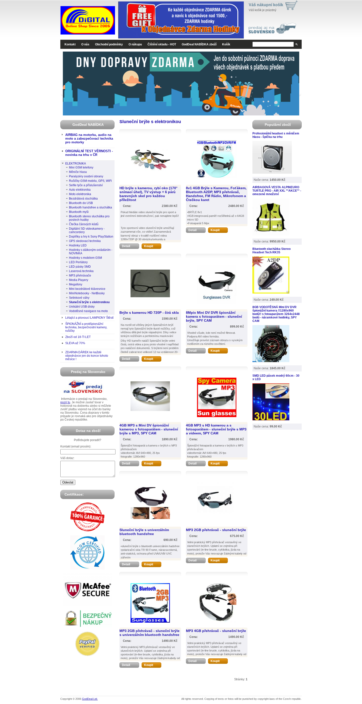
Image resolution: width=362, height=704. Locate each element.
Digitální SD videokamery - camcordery (87, 230)
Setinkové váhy (79, 297)
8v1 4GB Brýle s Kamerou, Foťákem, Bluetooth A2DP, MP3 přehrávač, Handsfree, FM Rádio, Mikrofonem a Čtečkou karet (216, 194)
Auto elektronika (80, 189)
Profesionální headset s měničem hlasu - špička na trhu (275, 135)
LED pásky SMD (80, 266)
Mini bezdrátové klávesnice (87, 289)
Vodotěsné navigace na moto (88, 311)
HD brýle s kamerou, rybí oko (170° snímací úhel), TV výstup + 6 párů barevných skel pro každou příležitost (148, 194)
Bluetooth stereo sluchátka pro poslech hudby (89, 218)
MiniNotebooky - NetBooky (87, 293)
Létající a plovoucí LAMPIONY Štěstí (89, 317)
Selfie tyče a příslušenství (86, 185)
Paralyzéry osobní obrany (86, 176)
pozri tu (65, 402)
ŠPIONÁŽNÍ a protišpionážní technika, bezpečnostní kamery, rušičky (86, 327)
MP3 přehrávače (80, 275)
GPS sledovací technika (85, 241)
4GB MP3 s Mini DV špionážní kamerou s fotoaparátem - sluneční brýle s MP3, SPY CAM (148, 429)
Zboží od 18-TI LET (78, 337)
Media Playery (78, 280)
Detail (126, 246)
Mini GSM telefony (81, 167)
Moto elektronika (80, 194)
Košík (226, 44)
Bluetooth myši (79, 212)
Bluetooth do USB (81, 203)
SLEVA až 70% (75, 343)
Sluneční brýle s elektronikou (89, 302)
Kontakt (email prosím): (75, 446)
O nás (85, 44)
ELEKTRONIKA (75, 163)
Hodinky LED (78, 245)
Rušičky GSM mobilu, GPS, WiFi (90, 181)
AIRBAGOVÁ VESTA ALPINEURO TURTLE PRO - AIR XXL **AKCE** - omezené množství (276, 190)
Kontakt (70, 44)
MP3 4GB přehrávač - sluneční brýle (216, 631)
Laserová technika (81, 271)
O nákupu (135, 44)
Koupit (148, 246)
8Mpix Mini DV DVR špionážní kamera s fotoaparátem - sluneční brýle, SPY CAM (214, 316)
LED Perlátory (78, 262)
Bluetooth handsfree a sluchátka (90, 207)
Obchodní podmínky (109, 44)
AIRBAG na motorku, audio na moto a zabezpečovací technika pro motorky (89, 138)
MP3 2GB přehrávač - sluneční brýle (216, 530)
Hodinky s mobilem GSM (85, 257)
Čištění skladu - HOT (162, 44)
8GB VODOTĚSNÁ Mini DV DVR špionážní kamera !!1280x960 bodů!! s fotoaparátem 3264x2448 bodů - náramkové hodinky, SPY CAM (276, 314)
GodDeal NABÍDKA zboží (199, 44)
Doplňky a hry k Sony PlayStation (91, 236)
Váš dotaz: (67, 458)
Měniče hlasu (78, 172)
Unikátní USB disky (82, 306)
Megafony (75, 284)
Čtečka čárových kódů (84, 224)
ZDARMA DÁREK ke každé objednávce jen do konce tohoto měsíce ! (86, 356)
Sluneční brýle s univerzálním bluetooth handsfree (144, 532)
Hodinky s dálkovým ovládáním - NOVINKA (90, 251)
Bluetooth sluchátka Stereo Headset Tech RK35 (271, 250)
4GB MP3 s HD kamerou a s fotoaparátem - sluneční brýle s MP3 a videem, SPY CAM (216, 429)
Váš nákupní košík (266, 5)
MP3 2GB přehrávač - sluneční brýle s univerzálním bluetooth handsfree (149, 633)
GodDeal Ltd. (90, 698)
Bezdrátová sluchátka (83, 198)
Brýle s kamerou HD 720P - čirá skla (149, 313)
